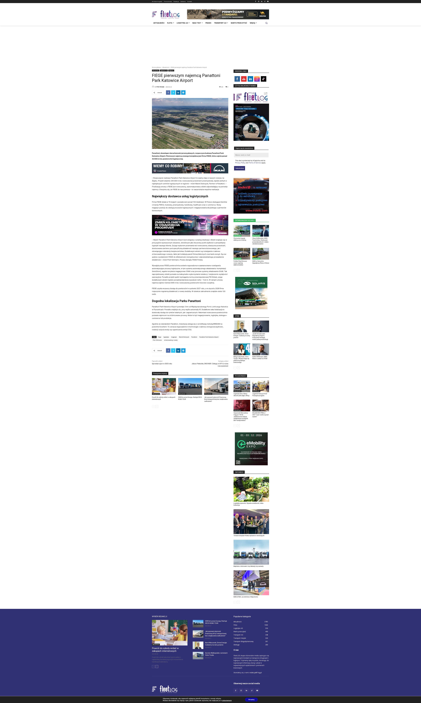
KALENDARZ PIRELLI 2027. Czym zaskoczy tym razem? (260, 414)
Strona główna (156, 67)
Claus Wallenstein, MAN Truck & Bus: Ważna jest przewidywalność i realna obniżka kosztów (260, 241)
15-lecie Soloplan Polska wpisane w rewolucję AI (249, 535)
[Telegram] (183, 92)
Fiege (159, 337)
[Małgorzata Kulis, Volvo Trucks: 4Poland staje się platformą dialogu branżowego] (242, 349)
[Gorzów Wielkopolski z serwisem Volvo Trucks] (198, 655)
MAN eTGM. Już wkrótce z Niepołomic (246, 597)
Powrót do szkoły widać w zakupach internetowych (165, 649)
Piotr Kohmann (157, 340)
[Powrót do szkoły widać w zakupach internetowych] (164, 386)
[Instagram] (258, 1)
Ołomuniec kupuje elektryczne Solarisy (240, 239)
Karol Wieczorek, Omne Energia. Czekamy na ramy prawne (242, 335)
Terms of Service (255, 163)
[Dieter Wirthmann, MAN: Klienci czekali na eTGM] (260, 349)
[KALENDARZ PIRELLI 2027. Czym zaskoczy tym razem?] (260, 405)
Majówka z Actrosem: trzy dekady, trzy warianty (248, 566)
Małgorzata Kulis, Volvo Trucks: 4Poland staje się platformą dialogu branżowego (241, 359)
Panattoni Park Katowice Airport (209, 337)
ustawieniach (227, 701)
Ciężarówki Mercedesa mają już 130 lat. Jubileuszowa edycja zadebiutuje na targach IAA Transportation (241, 416)
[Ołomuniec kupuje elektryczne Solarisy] (242, 231)
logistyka (166, 337)
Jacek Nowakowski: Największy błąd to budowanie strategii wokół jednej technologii (260, 336)
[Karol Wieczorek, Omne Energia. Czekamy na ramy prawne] (242, 326)
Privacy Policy (240, 163)
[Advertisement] (210, 42)
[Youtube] (268, 1)
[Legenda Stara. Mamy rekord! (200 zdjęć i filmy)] (242, 386)
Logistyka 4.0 (164, 70)
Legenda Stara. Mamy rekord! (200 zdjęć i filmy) (241, 394)
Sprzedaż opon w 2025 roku (162, 364)
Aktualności (165, 67)
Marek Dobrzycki (184, 337)
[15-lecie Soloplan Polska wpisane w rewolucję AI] (251, 521)
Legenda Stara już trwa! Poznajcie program (259, 394)
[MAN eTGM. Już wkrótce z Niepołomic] (251, 582)
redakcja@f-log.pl (255, 673)
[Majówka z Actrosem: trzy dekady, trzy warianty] (251, 552)
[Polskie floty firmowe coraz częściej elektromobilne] (242, 254)
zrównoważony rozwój (170, 340)
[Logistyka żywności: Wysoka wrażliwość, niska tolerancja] (251, 489)
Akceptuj (251, 700)
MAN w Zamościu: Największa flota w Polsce (260, 262)
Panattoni (194, 337)
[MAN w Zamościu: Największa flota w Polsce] (260, 254)
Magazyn (171, 70)
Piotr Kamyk (160, 87)
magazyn (174, 337)
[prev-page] (153, 406)
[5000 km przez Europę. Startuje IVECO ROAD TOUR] (190, 386)
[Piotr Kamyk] (153, 87)
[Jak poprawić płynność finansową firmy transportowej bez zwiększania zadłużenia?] (216, 386)
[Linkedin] (261, 1)
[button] (266, 23)
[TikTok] (264, 1)
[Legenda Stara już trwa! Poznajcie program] (260, 386)
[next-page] (156, 406)
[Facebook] (255, 1)
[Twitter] (173, 92)
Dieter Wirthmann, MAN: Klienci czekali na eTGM (259, 357)
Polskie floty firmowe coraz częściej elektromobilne (240, 263)
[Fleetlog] (169, 14)
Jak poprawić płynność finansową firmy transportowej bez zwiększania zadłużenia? (215, 399)
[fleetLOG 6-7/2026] (251, 115)
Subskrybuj (239, 168)
